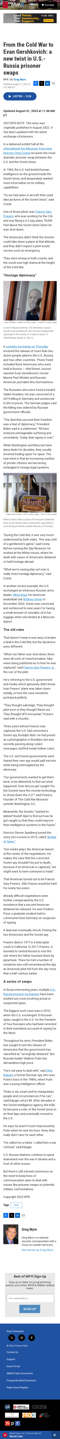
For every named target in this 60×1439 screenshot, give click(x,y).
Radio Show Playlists (17, 1387)
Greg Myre (20, 79)
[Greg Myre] (10, 1234)
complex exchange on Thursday (27, 346)
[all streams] (55, 1435)
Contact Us (12, 1352)
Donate (49, 4)
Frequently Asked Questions (21, 1380)
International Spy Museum (20, 148)
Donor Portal (13, 1366)
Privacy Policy (21, 1346)
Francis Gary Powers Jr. (38, 667)
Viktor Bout (19, 595)
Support (11, 1359)
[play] (5, 1435)
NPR (16, 1205)
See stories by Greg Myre (37, 1250)
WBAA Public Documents (20, 1373)
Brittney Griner (32, 599)
